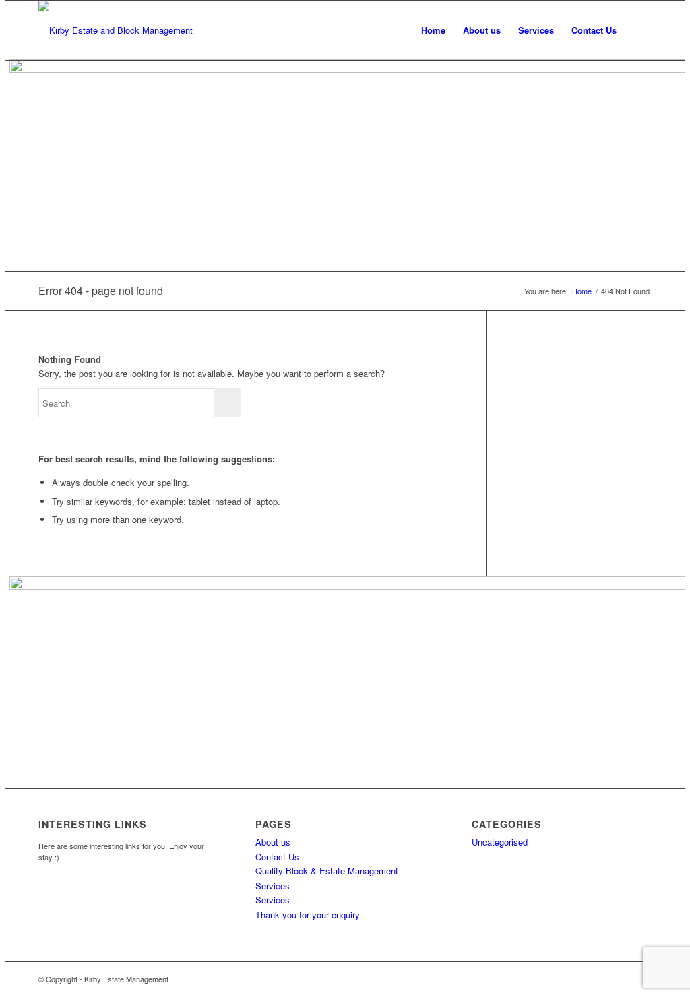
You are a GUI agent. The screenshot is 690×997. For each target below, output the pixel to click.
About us (272, 841)
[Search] (638, 30)
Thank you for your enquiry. (308, 914)
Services (272, 899)
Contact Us (277, 856)
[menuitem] (433, 30)
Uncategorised (500, 841)
